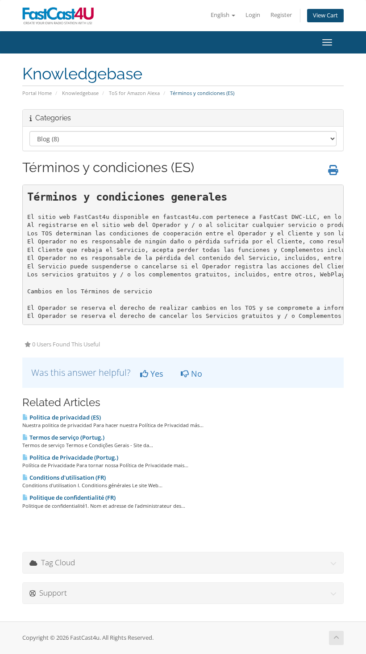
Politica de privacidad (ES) (64, 417)
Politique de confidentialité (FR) (72, 498)
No (195, 373)
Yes (155, 373)
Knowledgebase (80, 93)
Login (252, 15)
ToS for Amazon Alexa (134, 93)
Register (281, 15)
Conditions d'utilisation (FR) (67, 477)
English (221, 15)
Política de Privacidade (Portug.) (73, 457)
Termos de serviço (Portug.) (66, 437)
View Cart (325, 15)
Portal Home (37, 93)
